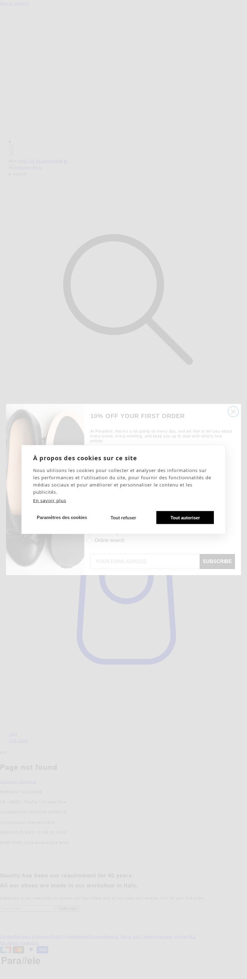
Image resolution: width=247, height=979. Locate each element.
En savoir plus (49, 500)
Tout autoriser (185, 517)
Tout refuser (123, 517)
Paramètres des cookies (62, 517)
